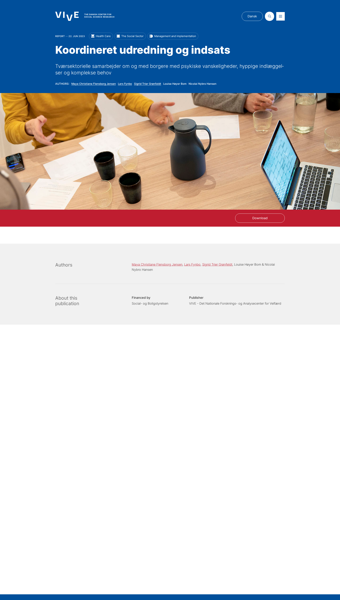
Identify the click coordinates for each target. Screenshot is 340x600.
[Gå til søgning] (269, 16)
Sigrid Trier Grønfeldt (147, 83)
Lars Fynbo (125, 83)
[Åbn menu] (280, 16)
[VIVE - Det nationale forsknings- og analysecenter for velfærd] (88, 16)
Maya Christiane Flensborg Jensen (93, 83)
